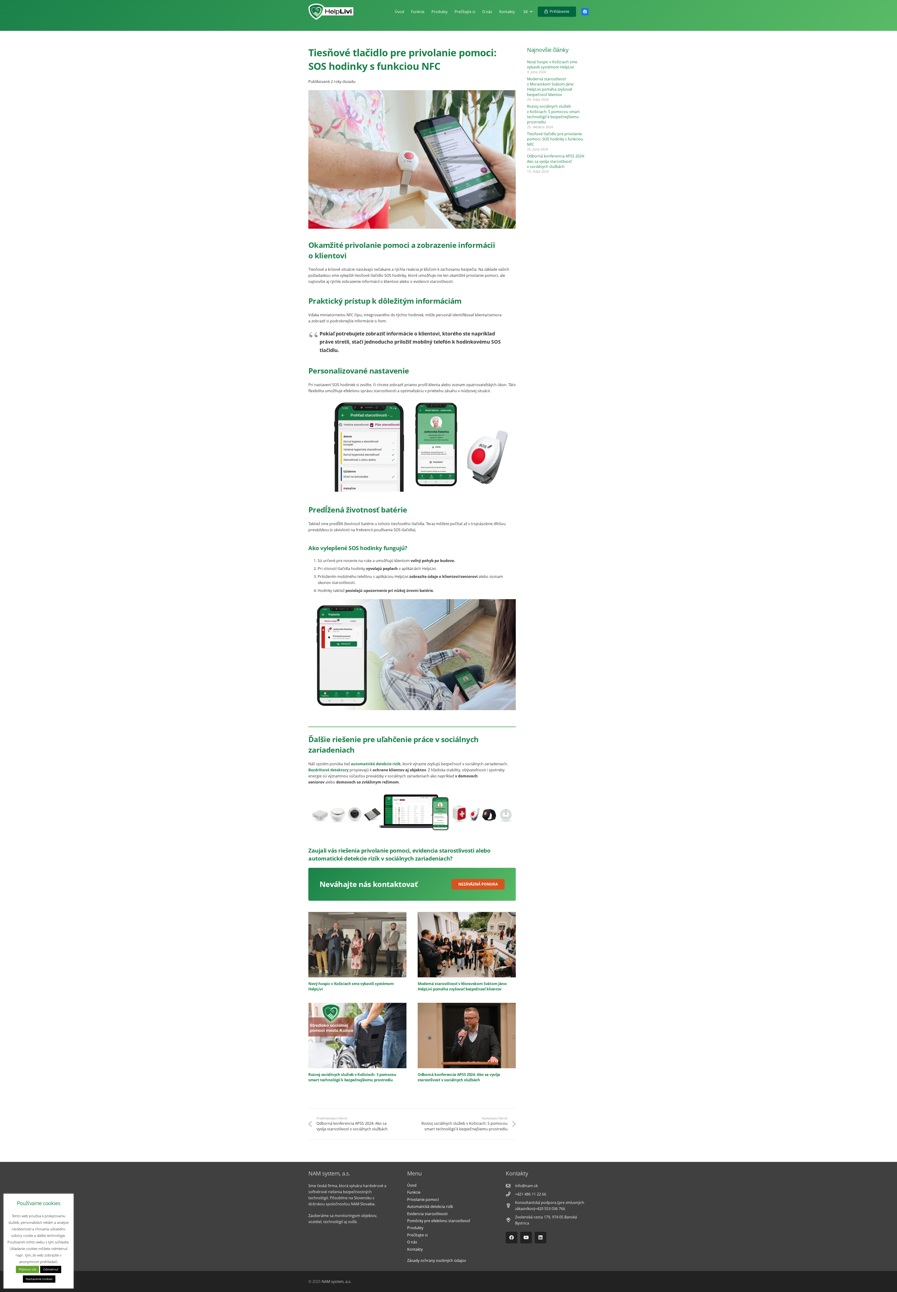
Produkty (415, 1227)
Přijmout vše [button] (27, 1269)
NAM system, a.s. (336, 1281)
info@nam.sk (526, 1185)
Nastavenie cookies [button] (39, 1279)
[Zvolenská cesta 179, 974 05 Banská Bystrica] (510, 1220)
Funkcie (413, 1192)
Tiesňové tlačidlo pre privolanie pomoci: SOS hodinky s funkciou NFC (555, 139)
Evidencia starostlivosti (427, 1213)
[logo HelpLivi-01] (331, 12)
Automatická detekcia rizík (430, 1206)
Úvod (411, 1185)
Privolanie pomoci (423, 1199)
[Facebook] (585, 11)
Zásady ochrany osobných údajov (436, 1260)
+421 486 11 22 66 (530, 1194)
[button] (528, 11)
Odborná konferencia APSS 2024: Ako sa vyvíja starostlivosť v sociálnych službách (459, 1077)
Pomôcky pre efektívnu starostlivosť (438, 1220)
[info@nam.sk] (510, 1185)
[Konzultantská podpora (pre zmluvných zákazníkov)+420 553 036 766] (510, 1205)
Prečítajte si (417, 1235)
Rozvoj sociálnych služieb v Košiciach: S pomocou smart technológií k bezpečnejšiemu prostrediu (352, 1077)
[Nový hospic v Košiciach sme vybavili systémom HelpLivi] (357, 944)
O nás (412, 1242)
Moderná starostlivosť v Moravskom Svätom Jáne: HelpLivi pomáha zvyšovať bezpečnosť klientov (462, 986)
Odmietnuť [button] (50, 1269)
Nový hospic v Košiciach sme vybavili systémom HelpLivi (552, 64)
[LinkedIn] (540, 1237)
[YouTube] (526, 1237)
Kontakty (415, 1249)
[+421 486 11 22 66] (510, 1194)
